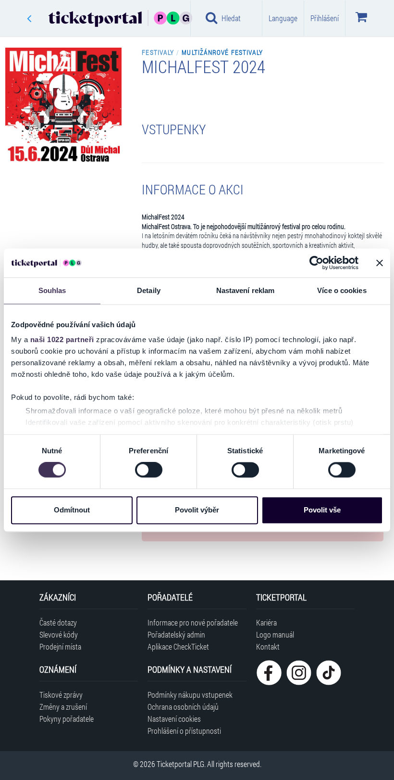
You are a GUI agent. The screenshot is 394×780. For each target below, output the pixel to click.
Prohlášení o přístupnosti (184, 731)
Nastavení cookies (174, 719)
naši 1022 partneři (62, 339)
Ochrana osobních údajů (183, 707)
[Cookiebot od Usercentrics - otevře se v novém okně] (316, 263)
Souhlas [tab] (52, 290)
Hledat (231, 18)
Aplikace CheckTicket (178, 646)
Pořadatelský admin (176, 634)
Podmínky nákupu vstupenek (190, 695)
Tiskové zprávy (61, 695)
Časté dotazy (58, 622)
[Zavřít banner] (379, 262)
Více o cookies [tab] (341, 290)
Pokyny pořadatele (66, 719)
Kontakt (268, 646)
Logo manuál (275, 634)
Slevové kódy (58, 634)
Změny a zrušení (63, 707)
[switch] (148, 470)
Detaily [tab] (148, 290)
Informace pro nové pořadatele (193, 622)
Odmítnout (72, 510)
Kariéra (266, 622)
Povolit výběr (197, 510)
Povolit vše (322, 510)
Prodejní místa (60, 646)
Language (283, 18)
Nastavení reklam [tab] (245, 290)
